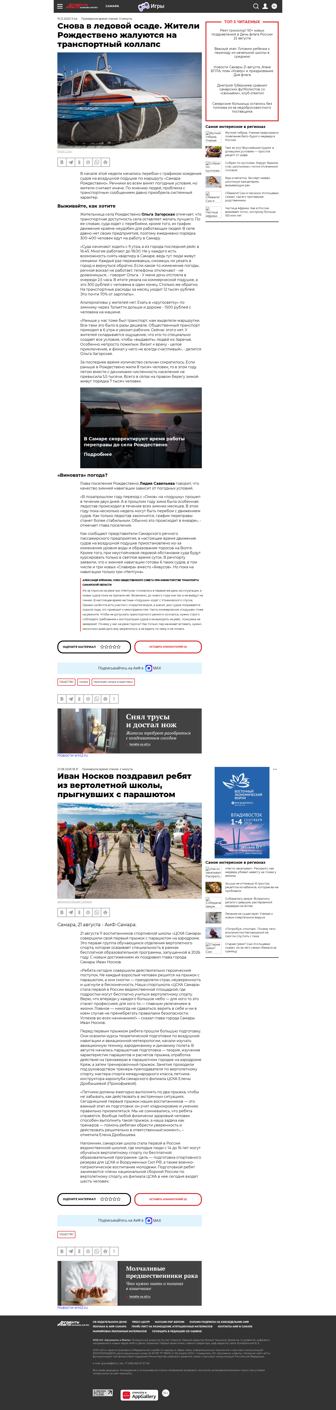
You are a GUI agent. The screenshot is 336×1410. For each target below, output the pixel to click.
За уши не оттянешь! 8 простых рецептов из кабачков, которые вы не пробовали (251, 887)
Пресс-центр (141, 1322)
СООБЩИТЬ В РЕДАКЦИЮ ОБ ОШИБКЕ (177, 1331)
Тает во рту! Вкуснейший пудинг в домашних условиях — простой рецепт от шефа (249, 151)
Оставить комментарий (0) (168, 646)
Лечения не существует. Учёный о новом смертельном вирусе (249, 915)
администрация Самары (74, 901)
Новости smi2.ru (72, 755)
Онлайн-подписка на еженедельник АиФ (219, 1322)
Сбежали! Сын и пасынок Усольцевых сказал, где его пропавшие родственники (252, 196)
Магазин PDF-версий (169, 1322)
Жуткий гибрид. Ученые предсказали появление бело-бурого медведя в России (251, 136)
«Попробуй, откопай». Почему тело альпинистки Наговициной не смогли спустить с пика (250, 932)
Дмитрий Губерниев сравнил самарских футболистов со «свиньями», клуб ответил (242, 89)
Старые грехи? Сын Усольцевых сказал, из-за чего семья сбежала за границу (250, 947)
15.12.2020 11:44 (67, 18)
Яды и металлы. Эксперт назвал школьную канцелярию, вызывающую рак (247, 181)
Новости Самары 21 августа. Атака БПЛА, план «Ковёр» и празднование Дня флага (242, 71)
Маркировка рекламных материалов (120, 1331)
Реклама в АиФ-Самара (109, 1326)
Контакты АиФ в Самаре (235, 1326)
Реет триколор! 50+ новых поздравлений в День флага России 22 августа (242, 34)
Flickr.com (64, 151)
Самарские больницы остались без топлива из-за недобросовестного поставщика (242, 108)
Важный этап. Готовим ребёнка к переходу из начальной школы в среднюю (242, 53)
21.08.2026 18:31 (67, 769)
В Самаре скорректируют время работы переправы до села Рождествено (134, 441)
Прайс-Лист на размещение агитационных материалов (172, 1326)
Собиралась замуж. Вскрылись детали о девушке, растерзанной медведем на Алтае (248, 902)
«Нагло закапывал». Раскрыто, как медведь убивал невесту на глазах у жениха (250, 872)
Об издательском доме (110, 1322)
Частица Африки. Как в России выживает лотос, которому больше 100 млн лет (250, 211)
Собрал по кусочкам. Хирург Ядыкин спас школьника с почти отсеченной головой (251, 166)
